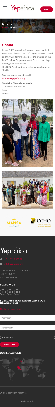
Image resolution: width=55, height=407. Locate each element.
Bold (31, 401)
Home (5, 27)
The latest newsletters (10, 309)
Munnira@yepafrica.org (13, 78)
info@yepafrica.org (13, 263)
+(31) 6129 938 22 (13, 259)
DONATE (46, 9)
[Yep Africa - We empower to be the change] (22, 8)
